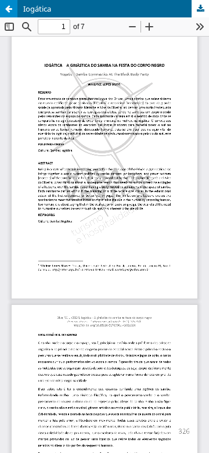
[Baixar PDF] (200, 8)
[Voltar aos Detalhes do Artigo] (8, 8)
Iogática (37, 8)
